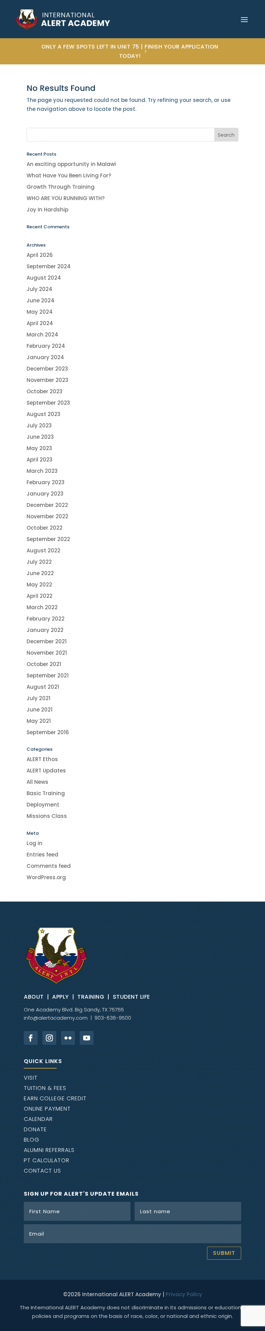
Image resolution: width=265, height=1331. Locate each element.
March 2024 (42, 334)
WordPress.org (46, 877)
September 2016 (48, 732)
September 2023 (48, 402)
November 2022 (47, 516)
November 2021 (47, 652)
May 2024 (40, 311)
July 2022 (39, 561)
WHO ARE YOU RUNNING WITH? (66, 198)
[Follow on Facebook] (31, 1038)
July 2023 (39, 425)
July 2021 (38, 698)
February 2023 (46, 482)
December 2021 (47, 641)
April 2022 (39, 596)
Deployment (43, 804)
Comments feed (49, 866)
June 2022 (40, 573)
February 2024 (46, 346)
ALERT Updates (46, 770)
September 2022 (48, 539)
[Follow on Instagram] (49, 1038)
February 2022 (46, 618)
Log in (34, 843)
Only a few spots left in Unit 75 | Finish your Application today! (129, 51)
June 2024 (41, 300)
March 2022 (42, 607)
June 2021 (39, 709)
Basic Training (46, 793)
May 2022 (39, 584)
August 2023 (43, 414)
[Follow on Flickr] (68, 1038)
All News (37, 782)
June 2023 (40, 436)
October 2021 (44, 664)
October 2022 (44, 527)
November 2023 (47, 380)
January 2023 (45, 493)
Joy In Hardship (47, 209)
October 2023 (44, 391)
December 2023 (47, 368)
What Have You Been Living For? (69, 175)
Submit (224, 1253)
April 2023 (39, 459)
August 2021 (43, 686)
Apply (60, 997)
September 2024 (49, 266)
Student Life (131, 997)
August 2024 (44, 277)
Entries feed (42, 854)
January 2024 (45, 357)
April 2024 (40, 323)
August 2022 (43, 550)
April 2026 (40, 255)
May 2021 (39, 721)
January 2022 (45, 630)
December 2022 (47, 505)
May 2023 (39, 448)
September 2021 (48, 675)
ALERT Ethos (42, 759)
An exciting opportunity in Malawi (71, 164)
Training (90, 997)
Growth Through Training (61, 186)
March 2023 (42, 471)
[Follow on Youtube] (87, 1038)
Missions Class (47, 816)
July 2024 (39, 289)
